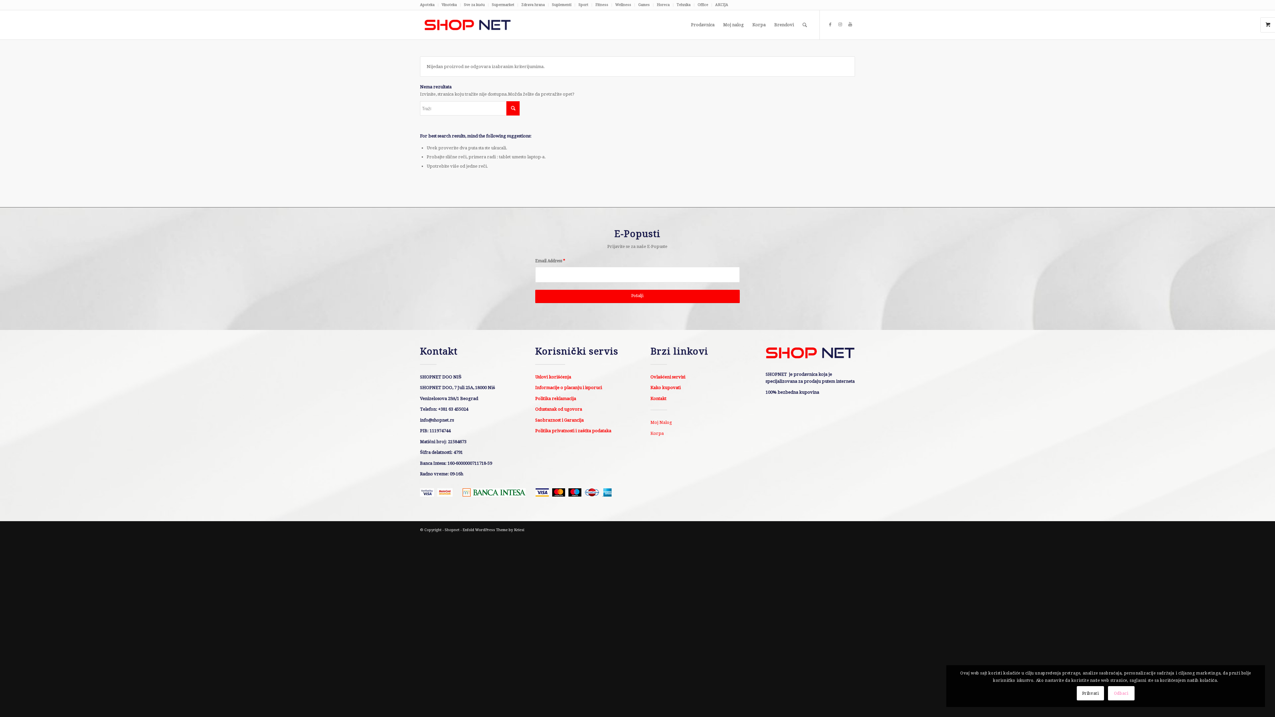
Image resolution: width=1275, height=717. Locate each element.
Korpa (657, 433)
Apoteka (427, 5)
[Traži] (804, 25)
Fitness (601, 5)
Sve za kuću (474, 5)
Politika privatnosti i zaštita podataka (573, 430)
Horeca (663, 5)
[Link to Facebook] (830, 25)
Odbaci (1121, 693)
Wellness (623, 5)
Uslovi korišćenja (553, 376)
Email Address (550, 261)
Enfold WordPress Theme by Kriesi (493, 530)
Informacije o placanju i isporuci (568, 387)
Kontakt (658, 398)
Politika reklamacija (555, 398)
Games (644, 5)
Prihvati (1090, 693)
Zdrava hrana (533, 5)
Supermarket (503, 5)
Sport (583, 5)
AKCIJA (721, 5)
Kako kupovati (665, 387)
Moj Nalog (661, 422)
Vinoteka (449, 5)
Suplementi (561, 5)
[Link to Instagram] (840, 25)
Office (703, 5)
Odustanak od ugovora (558, 409)
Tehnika (684, 5)
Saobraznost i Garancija (559, 420)
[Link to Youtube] (850, 25)
